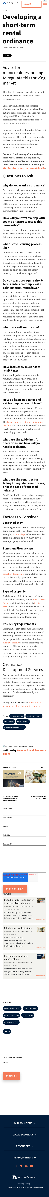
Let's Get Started (28, 4)
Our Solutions (23, 1123)
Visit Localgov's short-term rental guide (24, 168)
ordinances (9, 722)
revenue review (12, 1008)
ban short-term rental (13, 574)
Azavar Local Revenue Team (24, 752)
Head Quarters (23, 1158)
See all (7, 1031)
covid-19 (28, 1015)
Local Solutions (23, 1135)
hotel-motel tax (16, 716)
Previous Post (9, 767)
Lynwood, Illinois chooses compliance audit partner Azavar (12, 798)
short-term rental (34, 716)
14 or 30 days (18, 534)
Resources (23, 1146)
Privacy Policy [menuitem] (23, 1183)
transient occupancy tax (14, 727)
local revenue (22, 722)
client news (30, 1008)
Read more (40, 919)
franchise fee (11, 1022)
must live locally (11, 642)
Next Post (41, 767)
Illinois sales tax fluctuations (38, 797)
